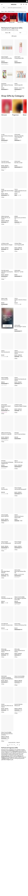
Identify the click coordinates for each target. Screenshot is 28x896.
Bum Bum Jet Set (18, 162)
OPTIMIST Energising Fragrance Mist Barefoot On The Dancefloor (6, 678)
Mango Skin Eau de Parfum (5, 218)
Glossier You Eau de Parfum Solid (19, 517)
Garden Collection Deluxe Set (20, 300)
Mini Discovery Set (5, 352)
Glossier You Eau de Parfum (19, 352)
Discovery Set (4, 299)
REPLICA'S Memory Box (6, 58)
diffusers (19, 756)
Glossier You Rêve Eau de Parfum (7, 706)
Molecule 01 (17, 705)
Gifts (6, 11)
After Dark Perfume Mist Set (20, 572)
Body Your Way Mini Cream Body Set (19, 136)
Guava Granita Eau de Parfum (20, 651)
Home (2, 11)
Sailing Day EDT (4, 379)
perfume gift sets (5, 756)
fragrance (11, 749)
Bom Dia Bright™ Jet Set (20, 326)
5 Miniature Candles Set (6, 598)
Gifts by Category (11, 11)
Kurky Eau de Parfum (19, 677)
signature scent (5, 758)
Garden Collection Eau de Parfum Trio (20, 191)
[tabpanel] (14, 389)
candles (3, 757)
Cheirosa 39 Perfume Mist (20, 625)
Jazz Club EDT (18, 543)
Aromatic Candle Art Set (7, 625)
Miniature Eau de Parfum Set (20, 218)
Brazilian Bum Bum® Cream (5, 406)
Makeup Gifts (11, 22)
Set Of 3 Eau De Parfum (20, 434)
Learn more (7, 326)
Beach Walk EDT (5, 516)
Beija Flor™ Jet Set (19, 271)
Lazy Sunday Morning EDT (20, 489)
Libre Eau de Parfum (6, 162)
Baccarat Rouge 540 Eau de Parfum (7, 734)
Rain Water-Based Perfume (5, 572)
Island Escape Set (19, 85)
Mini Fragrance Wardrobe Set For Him (20, 599)
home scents (15, 751)
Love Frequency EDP (19, 244)
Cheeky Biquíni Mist (19, 58)
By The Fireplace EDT (6, 543)
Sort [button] (20, 32)
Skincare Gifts (20, 22)
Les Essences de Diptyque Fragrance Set (7, 463)
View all (18, 742)
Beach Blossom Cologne (6, 244)
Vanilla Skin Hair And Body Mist (7, 191)
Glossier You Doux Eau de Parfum (20, 379)
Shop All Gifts (3, 22)
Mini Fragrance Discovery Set (7, 85)
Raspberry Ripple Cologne (21, 406)
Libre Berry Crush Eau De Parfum (7, 272)
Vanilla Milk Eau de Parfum (5, 651)
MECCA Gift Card (19, 462)
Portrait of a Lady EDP (6, 434)
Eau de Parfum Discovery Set (7, 136)
